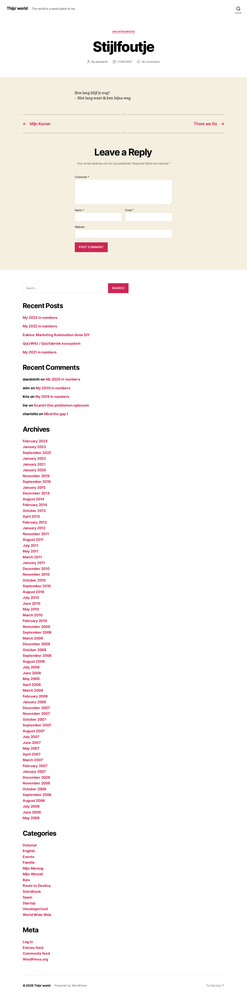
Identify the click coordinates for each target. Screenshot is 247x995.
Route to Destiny (37, 886)
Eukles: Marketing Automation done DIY (56, 335)
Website (80, 226)
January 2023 (34, 447)
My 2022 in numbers (40, 326)
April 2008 (32, 685)
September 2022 (37, 453)
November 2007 (36, 713)
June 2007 (32, 743)
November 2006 (36, 783)
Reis (26, 880)
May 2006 (31, 818)
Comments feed (36, 953)
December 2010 (36, 569)
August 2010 (33, 592)
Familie (29, 862)
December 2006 (36, 777)
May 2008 (31, 679)
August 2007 (34, 731)
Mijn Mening (33, 868)
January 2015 (34, 487)
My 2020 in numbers (63, 379)
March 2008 (33, 690)
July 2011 (30, 545)
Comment (82, 177)
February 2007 (35, 766)
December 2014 (36, 493)
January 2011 (34, 563)
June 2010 (31, 603)
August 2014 (33, 499)
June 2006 (32, 812)
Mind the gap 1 (56, 414)
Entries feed (33, 948)
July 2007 (31, 737)
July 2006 (31, 806)
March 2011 (32, 557)
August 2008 (34, 661)
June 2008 (32, 673)
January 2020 (34, 470)
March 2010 (32, 615)
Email (129, 210)
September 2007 (37, 725)
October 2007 (34, 719)
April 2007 (31, 754)
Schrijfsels (32, 891)
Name (79, 210)
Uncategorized (123, 31)
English (29, 851)
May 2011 (30, 551)
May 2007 (31, 748)
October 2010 (34, 580)
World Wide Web (37, 915)
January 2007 (34, 771)
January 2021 (34, 464)
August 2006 (34, 801)
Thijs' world (17, 8)
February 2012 (35, 522)
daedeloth (101, 61)
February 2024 (35, 441)
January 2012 (34, 528)
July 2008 (31, 667)
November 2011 (36, 534)
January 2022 (34, 458)
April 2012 (31, 516)
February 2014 (35, 505)
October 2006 (34, 789)
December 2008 (36, 644)
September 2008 (37, 655)
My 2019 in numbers (52, 396)
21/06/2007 (124, 61)
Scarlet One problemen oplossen (61, 405)
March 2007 (33, 760)
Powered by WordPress (70, 985)
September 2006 (37, 795)
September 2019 (37, 482)
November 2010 (36, 574)
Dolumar (30, 845)
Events (28, 857)
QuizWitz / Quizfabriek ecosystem (51, 343)
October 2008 (34, 650)
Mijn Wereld (33, 874)
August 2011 (33, 540)
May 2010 (31, 609)
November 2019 (36, 476)
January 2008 (34, 702)
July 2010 (31, 597)
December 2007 (36, 708)
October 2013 (34, 511)
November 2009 (36, 627)
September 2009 (37, 632)
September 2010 (37, 586)
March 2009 (33, 638)
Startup (29, 903)
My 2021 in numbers (40, 352)
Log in (28, 942)
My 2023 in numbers (40, 317)
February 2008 (35, 696)
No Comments (151, 61)
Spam (27, 897)
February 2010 (35, 621)
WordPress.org (35, 959)
